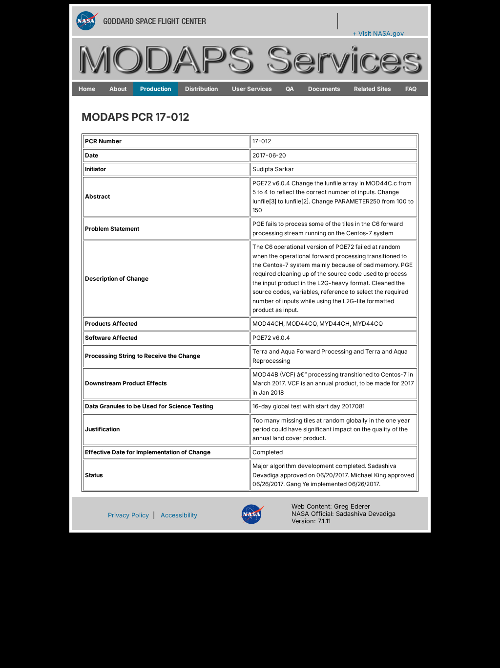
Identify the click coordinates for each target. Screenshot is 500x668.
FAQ (411, 88)
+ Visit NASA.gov (378, 33)
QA (290, 88)
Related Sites (372, 88)
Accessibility (179, 515)
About (117, 88)
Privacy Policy (128, 515)
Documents (324, 88)
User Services (252, 88)
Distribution (201, 88)
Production (155, 88)
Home (87, 88)
